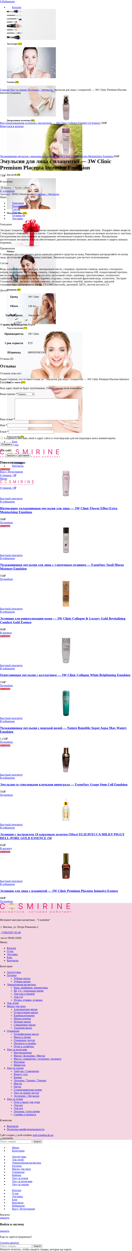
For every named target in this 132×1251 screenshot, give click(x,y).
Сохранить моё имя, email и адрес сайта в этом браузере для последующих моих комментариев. (60, 438)
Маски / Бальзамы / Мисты (29, 1055)
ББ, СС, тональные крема (28, 990)
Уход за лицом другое (26, 1092)
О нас (10, 951)
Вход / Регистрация (23, 1208)
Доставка (12, 954)
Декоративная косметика (21, 984)
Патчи (17, 1086)
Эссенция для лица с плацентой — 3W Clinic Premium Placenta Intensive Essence (59, 891)
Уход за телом (15, 1099)
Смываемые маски (25, 1024)
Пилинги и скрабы (25, 1043)
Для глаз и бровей (24, 993)
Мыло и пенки (22, 1037)
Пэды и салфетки (24, 1046)
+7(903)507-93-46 (11, 932)
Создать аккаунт (9, 1242)
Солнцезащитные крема (28, 1089)
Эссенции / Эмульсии (40, 89)
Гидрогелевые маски (26, 1012)
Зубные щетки (22, 981)
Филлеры (19, 1061)
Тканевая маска (23, 1027)
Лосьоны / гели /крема (27, 1111)
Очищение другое (24, 1040)
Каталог (11, 948)
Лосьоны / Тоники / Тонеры (30, 1080)
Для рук (18, 1108)
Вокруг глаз (21, 1074)
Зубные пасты (22, 978)
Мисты (18, 1083)
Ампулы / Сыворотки (26, 1071)
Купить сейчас (22, 187)
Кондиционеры (23, 1052)
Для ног (18, 1105)
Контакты (12, 960)
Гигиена (11, 975)
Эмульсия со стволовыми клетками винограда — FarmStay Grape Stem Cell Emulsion (64, 784)
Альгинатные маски (25, 1009)
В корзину (6, 187)
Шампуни (19, 1064)
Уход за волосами (17, 1049)
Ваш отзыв (7, 419)
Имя (3, 425)
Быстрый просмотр (11, 498)
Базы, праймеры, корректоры (31, 987)
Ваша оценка (8, 394)
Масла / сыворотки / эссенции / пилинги (37, 1058)
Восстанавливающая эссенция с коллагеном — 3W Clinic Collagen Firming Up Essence (50, 123)
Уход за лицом (18, 89)
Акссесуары (14, 972)
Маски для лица (16, 1006)
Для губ (18, 996)
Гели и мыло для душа (27, 1102)
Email (4, 431)
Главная (5, 89)
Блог (9, 957)
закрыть (4, 1217)
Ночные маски (22, 1021)
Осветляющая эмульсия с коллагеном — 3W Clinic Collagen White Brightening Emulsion (65, 675)
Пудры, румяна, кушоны (28, 1000)
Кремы (18, 1077)
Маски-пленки (22, 1018)
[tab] (69, 203)
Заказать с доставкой (18, 455)
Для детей (13, 1003)
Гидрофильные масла (26, 1034)
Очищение (13, 1030)
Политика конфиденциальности (26, 1129)
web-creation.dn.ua (42, 1135)
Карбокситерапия (24, 1015)
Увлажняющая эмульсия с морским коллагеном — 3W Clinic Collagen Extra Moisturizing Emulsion (57, 156)
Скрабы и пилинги (25, 1114)
